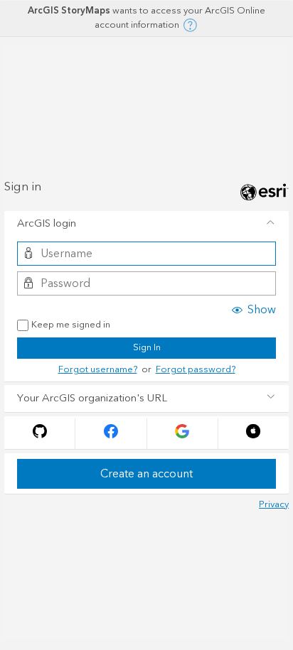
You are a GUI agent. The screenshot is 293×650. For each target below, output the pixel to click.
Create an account (146, 474)
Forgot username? (97, 369)
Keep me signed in (70, 325)
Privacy (274, 504)
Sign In (147, 347)
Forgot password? (195, 369)
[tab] (146, 224)
